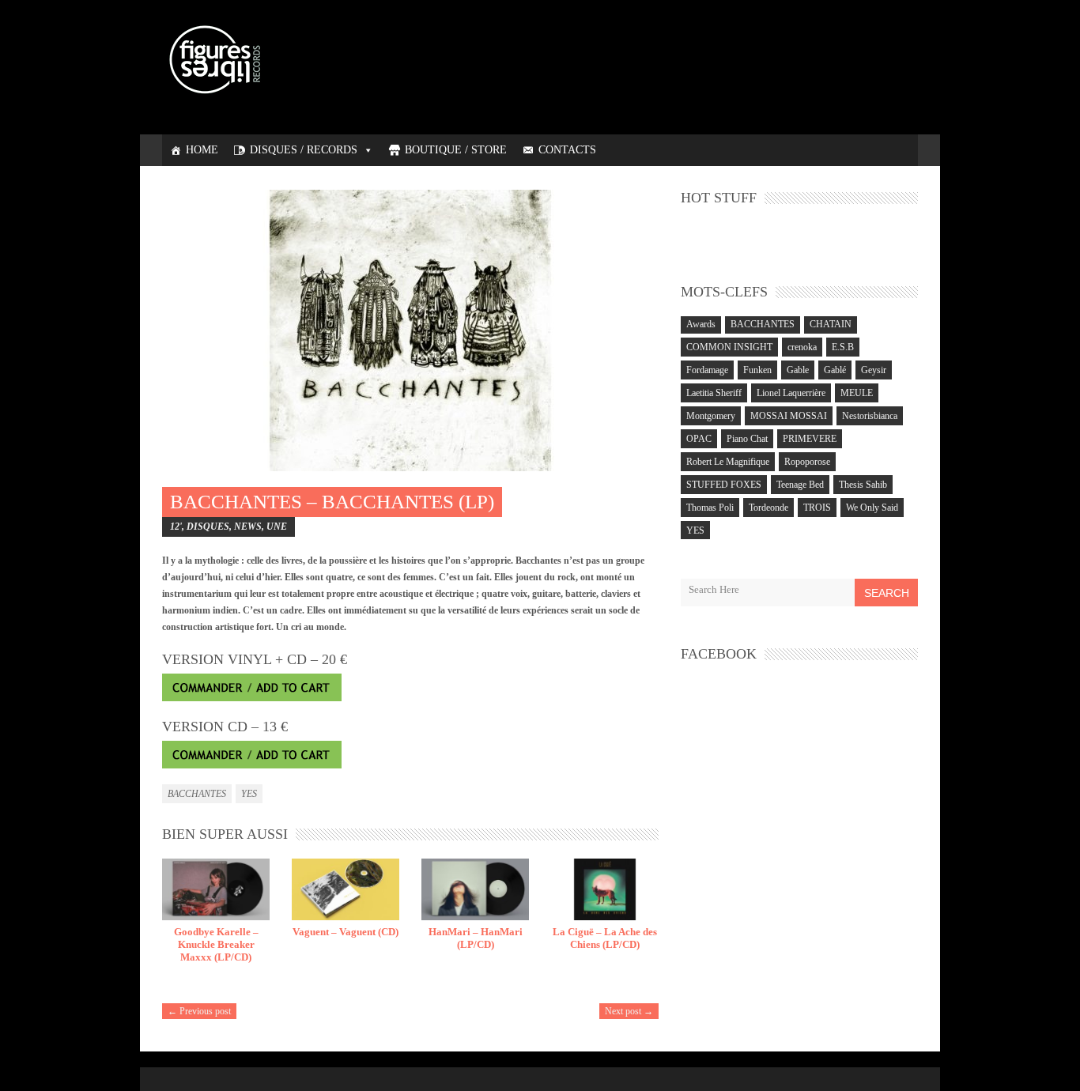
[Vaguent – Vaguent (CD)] (345, 889)
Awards (701, 324)
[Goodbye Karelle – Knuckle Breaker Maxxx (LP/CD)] (216, 889)
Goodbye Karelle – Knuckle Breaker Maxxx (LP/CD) (216, 944)
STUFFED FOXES (723, 484)
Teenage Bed (800, 484)
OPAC (699, 438)
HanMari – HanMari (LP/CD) (476, 938)
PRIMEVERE (809, 438)
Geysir (873, 370)
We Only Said (872, 507)
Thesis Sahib (863, 484)
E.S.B (843, 347)
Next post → (629, 1011)
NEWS (248, 526)
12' (176, 526)
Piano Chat (747, 438)
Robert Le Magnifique (727, 461)
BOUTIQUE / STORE (456, 150)
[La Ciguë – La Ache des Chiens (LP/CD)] (605, 889)
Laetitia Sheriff (714, 392)
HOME (202, 150)
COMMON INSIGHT (729, 347)
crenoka (802, 347)
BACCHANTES (197, 793)
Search (886, 593)
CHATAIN (831, 324)
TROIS (817, 507)
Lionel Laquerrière (791, 392)
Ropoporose (807, 461)
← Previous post (199, 1011)
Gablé (835, 370)
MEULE (856, 392)
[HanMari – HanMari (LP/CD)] (475, 889)
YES (249, 793)
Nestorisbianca (869, 415)
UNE (276, 526)
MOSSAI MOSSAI (788, 415)
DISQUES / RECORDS (303, 150)
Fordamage (707, 370)
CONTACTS (567, 150)
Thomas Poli (710, 507)
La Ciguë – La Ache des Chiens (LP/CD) (605, 938)
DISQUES (208, 526)
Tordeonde (768, 507)
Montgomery (710, 415)
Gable (798, 370)
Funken (757, 370)
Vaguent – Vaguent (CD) (345, 932)
